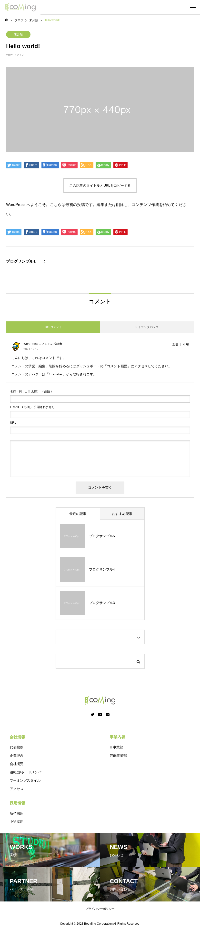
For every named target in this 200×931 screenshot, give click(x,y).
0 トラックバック (147, 327)
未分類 (18, 34)
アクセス (16, 789)
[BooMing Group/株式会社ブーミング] (20, 7)
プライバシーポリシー (100, 909)
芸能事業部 (118, 755)
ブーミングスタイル (25, 780)
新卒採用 (16, 813)
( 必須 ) (31, 391)
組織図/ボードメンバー (27, 772)
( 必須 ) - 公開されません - (33, 407)
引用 (186, 344)
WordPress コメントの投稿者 (42, 344)
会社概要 (16, 764)
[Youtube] (100, 714)
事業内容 (117, 737)
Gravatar (55, 374)
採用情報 (17, 803)
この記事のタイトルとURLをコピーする (100, 185)
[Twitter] (93, 714)
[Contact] (108, 714)
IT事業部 (116, 747)
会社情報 (17, 737)
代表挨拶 (16, 747)
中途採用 (16, 822)
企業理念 (16, 755)
